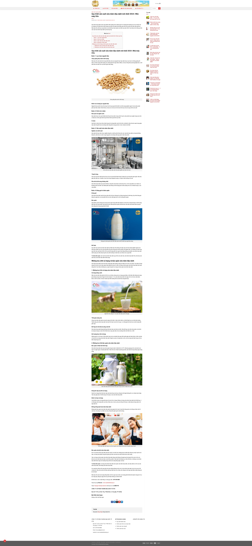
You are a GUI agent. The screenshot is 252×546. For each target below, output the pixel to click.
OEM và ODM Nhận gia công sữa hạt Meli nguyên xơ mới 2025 (155, 101)
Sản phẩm (115, 8)
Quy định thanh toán (121, 521)
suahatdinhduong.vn (110, 20)
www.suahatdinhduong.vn (108, 482)
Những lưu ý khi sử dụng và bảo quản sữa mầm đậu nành (104, 44)
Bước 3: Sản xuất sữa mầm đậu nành (102, 40)
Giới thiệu (106, 8)
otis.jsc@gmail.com (100, 530)
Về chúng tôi (140, 8)
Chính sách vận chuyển (122, 526)
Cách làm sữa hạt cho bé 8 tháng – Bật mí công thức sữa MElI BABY (155, 59)
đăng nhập (99, 511)
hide (109, 33)
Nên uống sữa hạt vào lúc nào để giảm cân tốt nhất (155, 54)
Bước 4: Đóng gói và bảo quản (100, 42)
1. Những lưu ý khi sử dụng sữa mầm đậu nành (104, 45)
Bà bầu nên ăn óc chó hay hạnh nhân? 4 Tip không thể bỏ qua (155, 29)
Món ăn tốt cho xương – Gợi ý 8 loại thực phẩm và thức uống (155, 23)
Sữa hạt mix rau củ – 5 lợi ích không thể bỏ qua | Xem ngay (155, 89)
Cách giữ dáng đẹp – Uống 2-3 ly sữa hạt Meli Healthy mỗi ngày (155, 78)
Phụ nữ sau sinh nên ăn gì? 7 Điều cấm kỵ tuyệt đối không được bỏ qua (155, 40)
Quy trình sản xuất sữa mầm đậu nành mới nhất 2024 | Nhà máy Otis (107, 36)
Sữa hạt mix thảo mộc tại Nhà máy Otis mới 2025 (155, 95)
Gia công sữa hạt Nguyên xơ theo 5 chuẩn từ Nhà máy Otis (154, 72)
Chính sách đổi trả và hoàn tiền (123, 524)
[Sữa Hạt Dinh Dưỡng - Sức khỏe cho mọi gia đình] (101, 3)
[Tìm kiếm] (159, 8)
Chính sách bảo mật (121, 528)
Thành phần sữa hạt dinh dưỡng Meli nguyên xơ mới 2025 (154, 34)
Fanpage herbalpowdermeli (100, 485)
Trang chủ (96, 8)
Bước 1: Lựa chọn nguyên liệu (100, 37)
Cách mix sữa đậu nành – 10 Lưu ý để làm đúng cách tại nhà (155, 18)
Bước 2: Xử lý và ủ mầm (99, 39)
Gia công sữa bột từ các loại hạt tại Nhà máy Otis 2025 (154, 66)
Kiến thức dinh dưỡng (127, 8)
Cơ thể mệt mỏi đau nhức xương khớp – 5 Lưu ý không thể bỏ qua (155, 47)
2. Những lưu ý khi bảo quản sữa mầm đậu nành (104, 47)
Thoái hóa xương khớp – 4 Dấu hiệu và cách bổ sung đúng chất (155, 84)
